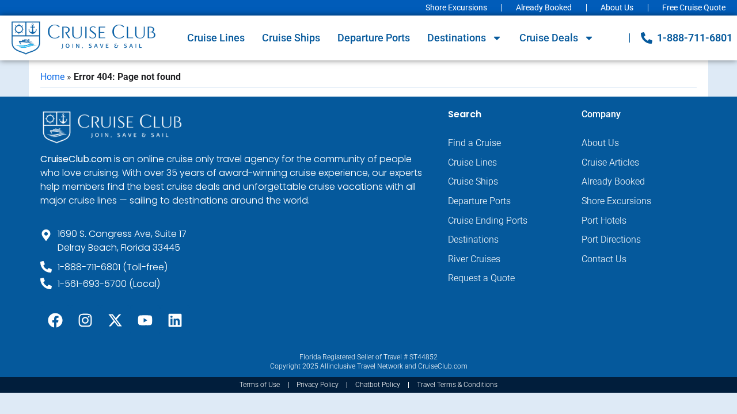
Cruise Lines (216, 38)
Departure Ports (373, 38)
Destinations (456, 38)
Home (52, 76)
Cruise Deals (548, 38)
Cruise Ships (291, 38)
